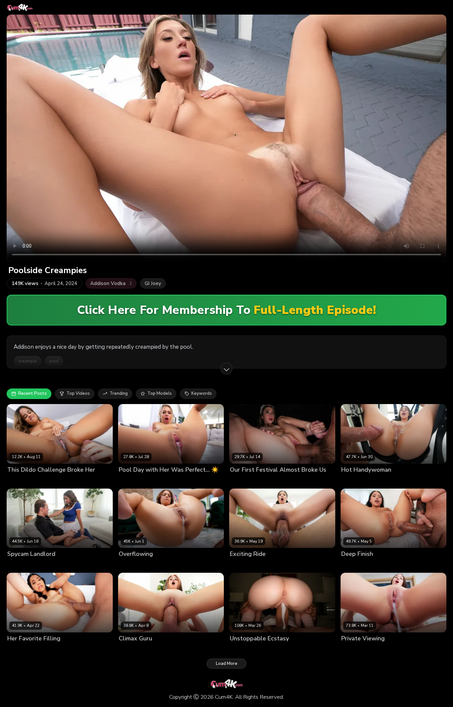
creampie (27, 361)
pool (54, 361)
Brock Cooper (377, 649)
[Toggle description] (226, 369)
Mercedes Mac (245, 649)
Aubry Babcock (357, 481)
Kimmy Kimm (242, 565)
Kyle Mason (160, 649)
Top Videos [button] (78, 393)
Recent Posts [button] (32, 393)
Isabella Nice (132, 649)
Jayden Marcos (53, 481)
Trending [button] (118, 393)
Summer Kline (133, 481)
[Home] (20, 7)
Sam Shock (387, 481)
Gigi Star (16, 649)
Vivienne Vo (353, 565)
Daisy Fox (240, 481)
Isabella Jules (21, 481)
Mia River (350, 649)
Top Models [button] (159, 393)
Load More (226, 664)
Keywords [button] (201, 393)
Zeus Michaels (159, 565)
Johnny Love (40, 649)
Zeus (257, 481)
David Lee (160, 481)
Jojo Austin (130, 565)
